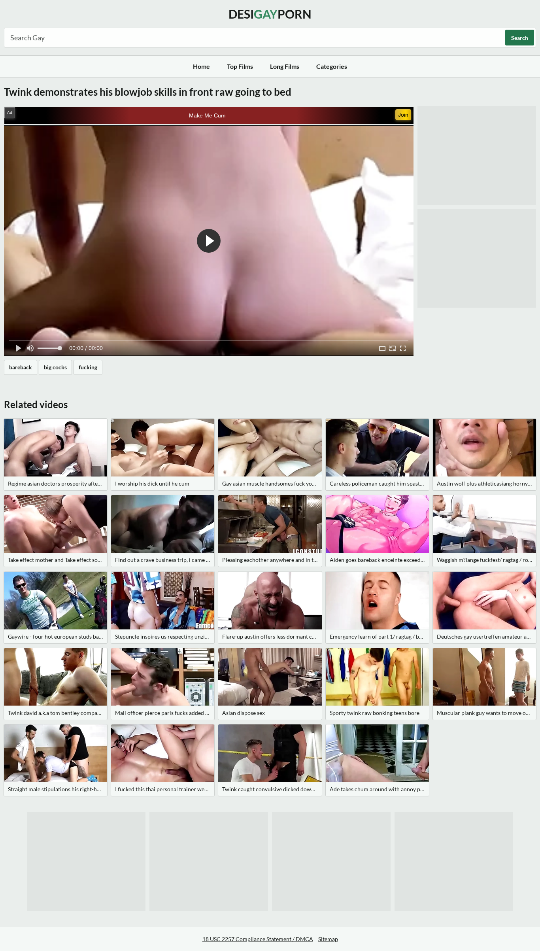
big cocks (55, 367)
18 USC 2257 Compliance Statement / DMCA (257, 939)
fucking (88, 367)
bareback (20, 367)
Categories (331, 66)
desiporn (270, 14)
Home (201, 66)
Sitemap (328, 939)
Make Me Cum (207, 115)
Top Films (240, 66)
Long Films (284, 66)
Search (519, 37)
